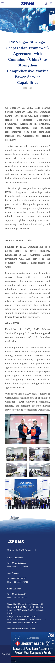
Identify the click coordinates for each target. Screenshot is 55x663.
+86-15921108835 (20, 598)
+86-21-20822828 (18, 578)
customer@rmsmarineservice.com (21, 629)
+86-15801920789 (20, 582)
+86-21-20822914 (18, 594)
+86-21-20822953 (18, 563)
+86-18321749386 (20, 567)
